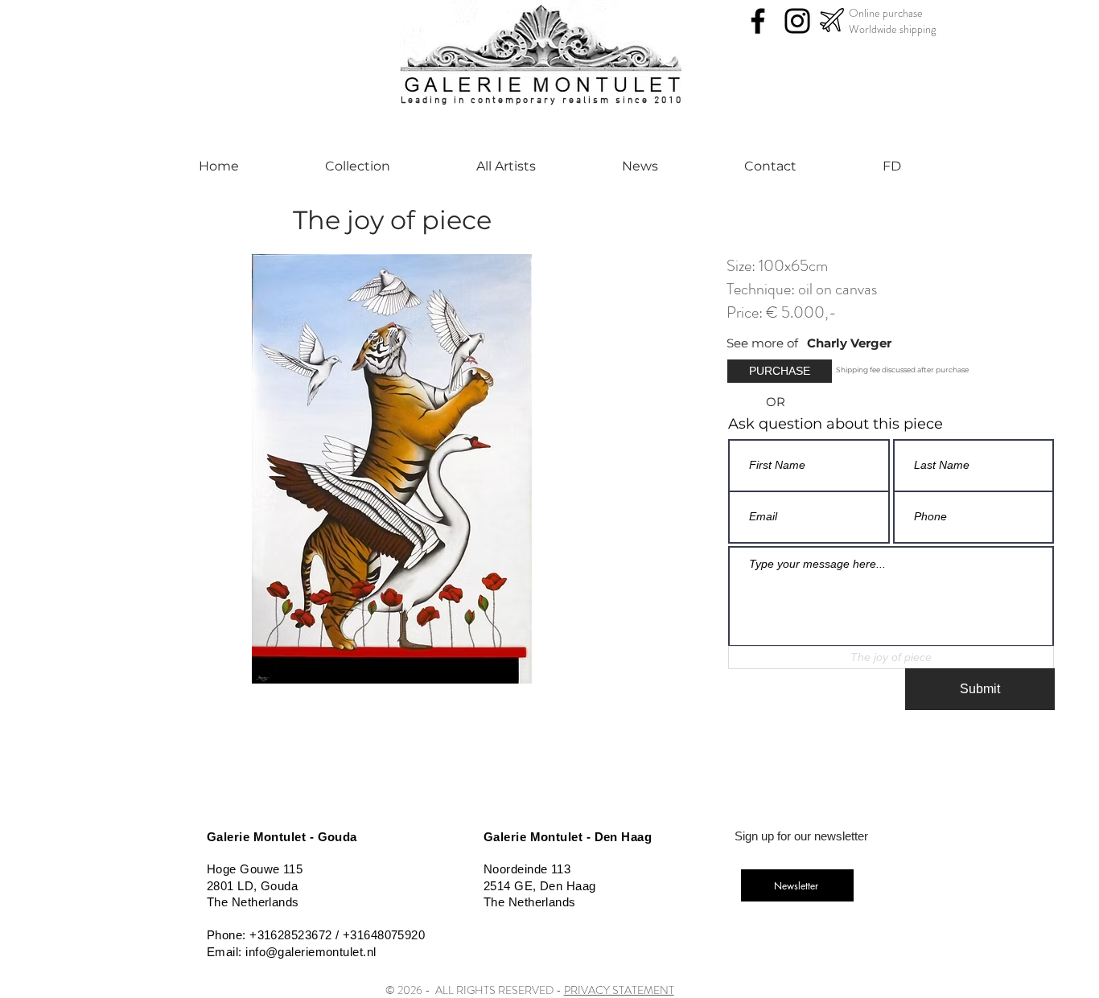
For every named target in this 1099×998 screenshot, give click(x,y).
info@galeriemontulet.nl (310, 952)
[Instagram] (797, 21)
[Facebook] (758, 21)
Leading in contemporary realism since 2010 (542, 100)
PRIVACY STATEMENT (619, 990)
